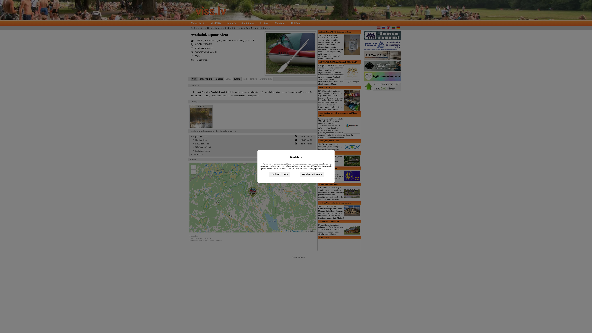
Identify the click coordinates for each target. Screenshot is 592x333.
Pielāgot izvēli (280, 174)
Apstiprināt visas (312, 174)
